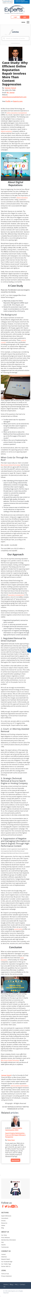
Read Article (15, 1160)
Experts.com (17, 101)
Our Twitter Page (6, 1264)
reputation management (16, 595)
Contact (3, 1254)
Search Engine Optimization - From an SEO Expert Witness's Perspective (15, 1135)
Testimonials (5, 1247)
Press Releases (5, 1237)
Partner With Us (5, 1266)
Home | (6, 1284)
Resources (4, 1223)
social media (18, 929)
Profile (8, 101)
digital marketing (6, 131)
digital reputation (22, 197)
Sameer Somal (10, 88)
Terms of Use (5, 1273)
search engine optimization (19, 1086)
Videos (3, 1225)
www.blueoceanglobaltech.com (14, 97)
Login (15, 17)
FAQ (2, 1242)
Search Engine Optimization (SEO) (13, 1129)
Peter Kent (11, 1140)
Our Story (4, 1235)
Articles (3, 1220)
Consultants (4, 1218)
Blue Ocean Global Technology (10, 465)
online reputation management (16, 113)
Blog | (12, 1284)
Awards (3, 1245)
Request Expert (5, 1259)
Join (25, 17)
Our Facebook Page (6, 1261)
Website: (14, 96)
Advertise (4, 1257)
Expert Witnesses (6, 1216)
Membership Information (8, 1240)
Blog (2, 1228)
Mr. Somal (10, 92)
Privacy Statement (6, 1276)
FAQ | (17, 1284)
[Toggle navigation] (28, 22)
